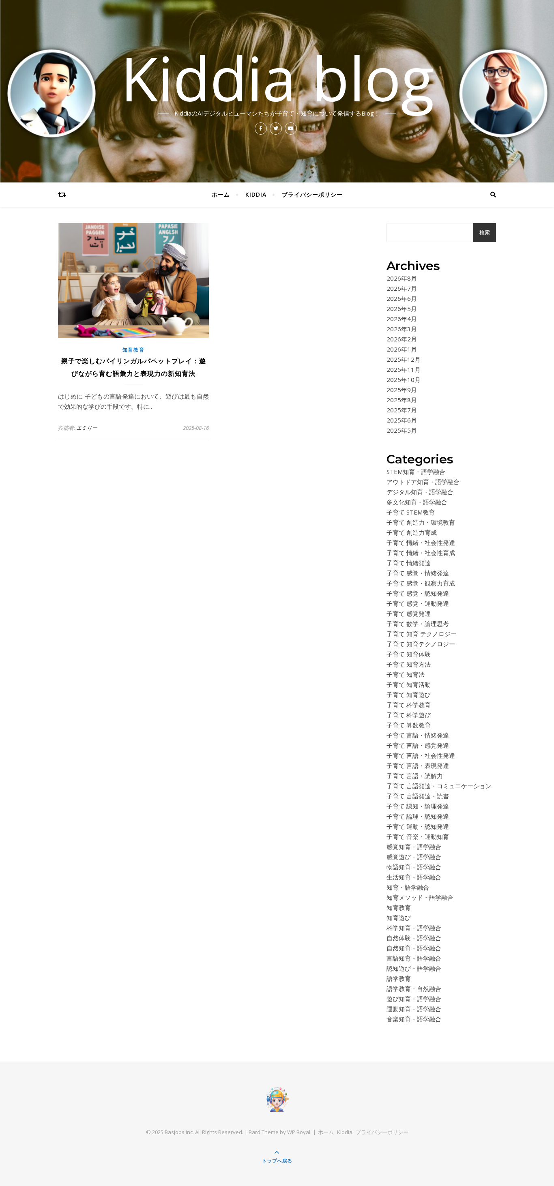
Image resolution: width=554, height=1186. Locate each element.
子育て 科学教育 (409, 705)
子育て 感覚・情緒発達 (418, 573)
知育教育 (133, 349)
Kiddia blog (277, 77)
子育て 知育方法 (409, 664)
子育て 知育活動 (409, 684)
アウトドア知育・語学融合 (423, 482)
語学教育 (399, 978)
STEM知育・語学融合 (416, 472)
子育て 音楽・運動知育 (418, 836)
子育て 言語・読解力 (415, 776)
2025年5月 (402, 430)
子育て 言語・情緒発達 (418, 735)
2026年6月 (402, 298)
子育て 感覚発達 (409, 613)
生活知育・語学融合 (414, 877)
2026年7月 (402, 288)
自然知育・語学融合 (414, 948)
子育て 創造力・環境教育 (421, 522)
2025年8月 (402, 400)
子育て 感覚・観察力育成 (421, 583)
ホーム (221, 194)
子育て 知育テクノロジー (421, 644)
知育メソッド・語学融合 (420, 897)
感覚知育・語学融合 (414, 847)
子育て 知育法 (406, 674)
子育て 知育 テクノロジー (422, 634)
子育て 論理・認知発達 (418, 816)
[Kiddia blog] (277, 1099)
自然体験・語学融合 (414, 938)
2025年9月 (402, 390)
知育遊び (399, 918)
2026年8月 (402, 278)
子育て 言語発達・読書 (418, 796)
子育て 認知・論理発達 (418, 806)
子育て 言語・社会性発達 (421, 755)
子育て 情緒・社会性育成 (421, 553)
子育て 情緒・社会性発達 (421, 542)
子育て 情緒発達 (409, 563)
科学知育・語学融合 (414, 928)
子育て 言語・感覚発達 (418, 745)
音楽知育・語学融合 (414, 1019)
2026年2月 (402, 339)
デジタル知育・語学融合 (420, 492)
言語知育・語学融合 (414, 958)
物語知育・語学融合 (414, 867)
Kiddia (255, 194)
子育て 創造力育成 (412, 532)
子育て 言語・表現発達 (418, 765)
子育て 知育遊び (409, 695)
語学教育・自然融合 (414, 988)
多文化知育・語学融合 (417, 502)
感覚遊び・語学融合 (414, 857)
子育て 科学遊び (409, 715)
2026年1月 (402, 349)
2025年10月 (404, 379)
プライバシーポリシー (312, 194)
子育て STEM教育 (411, 512)
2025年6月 (402, 420)
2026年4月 (402, 319)
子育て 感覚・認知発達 (418, 593)
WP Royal (298, 1132)
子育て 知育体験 (409, 654)
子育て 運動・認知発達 (418, 826)
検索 (484, 232)
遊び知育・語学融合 (414, 999)
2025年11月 (404, 369)
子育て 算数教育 (409, 725)
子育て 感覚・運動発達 (418, 603)
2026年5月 (402, 309)
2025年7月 (402, 410)
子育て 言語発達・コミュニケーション (439, 786)
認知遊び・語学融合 (414, 968)
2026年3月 (402, 329)
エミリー (86, 427)
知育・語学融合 (408, 887)
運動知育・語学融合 (414, 1009)
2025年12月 (404, 359)
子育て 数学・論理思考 (418, 624)
